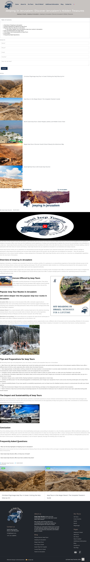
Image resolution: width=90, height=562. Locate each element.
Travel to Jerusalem (39, 551)
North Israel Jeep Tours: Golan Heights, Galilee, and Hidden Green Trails (44, 121)
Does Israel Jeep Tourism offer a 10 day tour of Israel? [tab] (15, 454)
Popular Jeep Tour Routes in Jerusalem (14, 28)
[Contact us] (7, 281)
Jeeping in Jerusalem (33, 14)
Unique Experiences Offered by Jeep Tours (15, 26)
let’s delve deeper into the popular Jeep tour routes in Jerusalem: (25, 29)
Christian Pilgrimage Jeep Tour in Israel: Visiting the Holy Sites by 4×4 (44, 76)
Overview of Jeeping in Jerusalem (13, 25)
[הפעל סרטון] (45, 226)
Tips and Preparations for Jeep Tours (14, 30)
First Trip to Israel (39, 544)
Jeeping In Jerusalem (40, 539)
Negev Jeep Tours (39, 542)
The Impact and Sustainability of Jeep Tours (16, 32)
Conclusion (7, 33)
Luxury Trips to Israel (40, 549)
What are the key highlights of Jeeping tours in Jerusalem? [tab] (17, 446)
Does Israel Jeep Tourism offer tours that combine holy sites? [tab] (17, 457)
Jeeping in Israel (21, 14)
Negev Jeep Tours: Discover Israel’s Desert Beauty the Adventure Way (44, 144)
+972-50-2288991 (11, 535)
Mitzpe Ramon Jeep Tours (41, 537)
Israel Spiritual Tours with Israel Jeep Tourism (37, 167)
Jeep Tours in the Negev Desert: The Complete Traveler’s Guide (42, 99)
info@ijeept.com (11, 533)
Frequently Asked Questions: (12, 35)
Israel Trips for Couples (40, 547)
